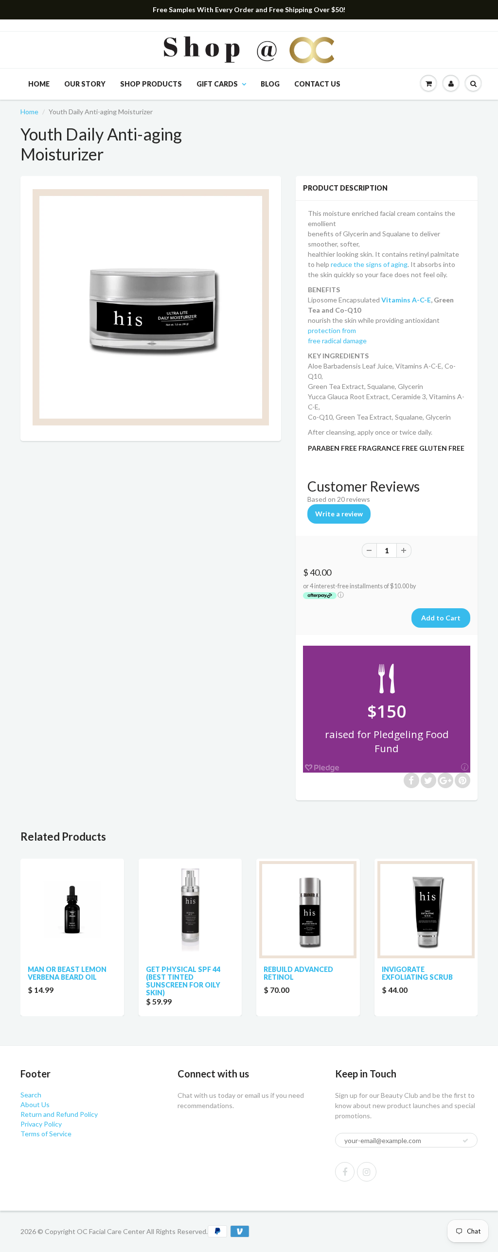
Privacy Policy (41, 1124)
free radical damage (337, 340)
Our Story (85, 84)
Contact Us (317, 84)
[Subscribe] (465, 1140)
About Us (35, 1104)
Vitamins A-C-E (406, 300)
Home (39, 84)
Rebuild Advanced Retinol (298, 973)
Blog (270, 84)
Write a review (339, 514)
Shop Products (151, 84)
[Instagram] (366, 1171)
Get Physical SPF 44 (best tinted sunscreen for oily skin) (183, 981)
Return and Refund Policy (59, 1114)
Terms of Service (45, 1133)
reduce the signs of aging (369, 264)
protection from (332, 330)
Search (30, 1095)
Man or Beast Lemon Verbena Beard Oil (67, 973)
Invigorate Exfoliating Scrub (417, 973)
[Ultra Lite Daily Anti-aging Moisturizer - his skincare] (151, 307)
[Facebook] (345, 1171)
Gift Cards (217, 84)
